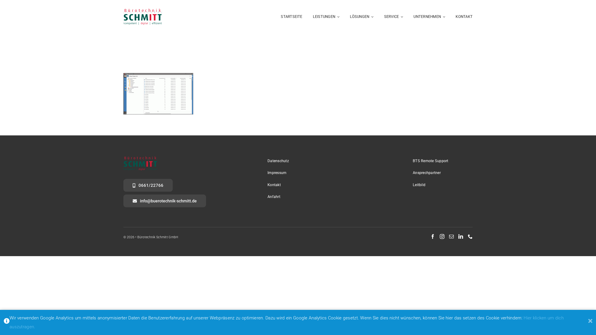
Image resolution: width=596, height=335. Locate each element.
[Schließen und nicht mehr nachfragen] (590, 322)
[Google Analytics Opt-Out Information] (7, 322)
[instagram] (442, 236)
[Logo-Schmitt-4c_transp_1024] (142, 10)
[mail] (451, 236)
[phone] (470, 236)
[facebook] (432, 236)
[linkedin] (460, 236)
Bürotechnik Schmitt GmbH (157, 237)
